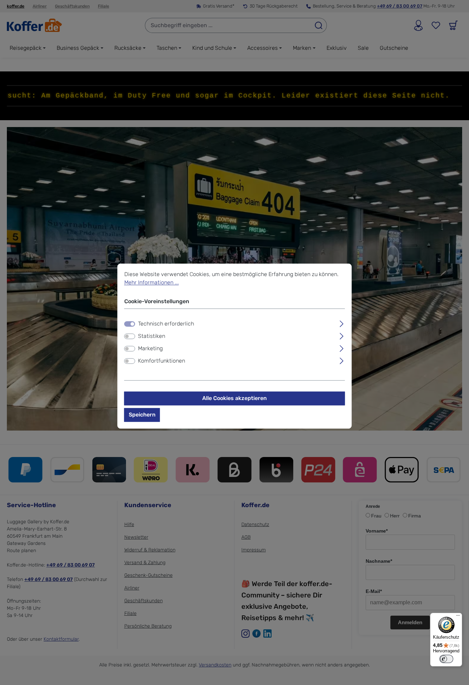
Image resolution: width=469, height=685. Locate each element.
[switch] (129, 336)
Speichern (142, 414)
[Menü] (458, 617)
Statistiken (151, 336)
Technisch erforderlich (166, 323)
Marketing (150, 348)
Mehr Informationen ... (151, 282)
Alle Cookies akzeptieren (234, 398)
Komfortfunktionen (161, 360)
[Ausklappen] (341, 322)
